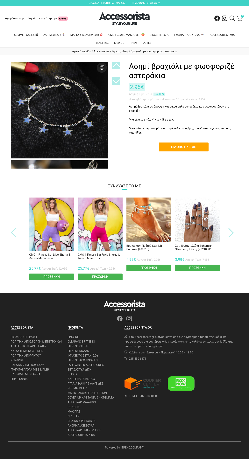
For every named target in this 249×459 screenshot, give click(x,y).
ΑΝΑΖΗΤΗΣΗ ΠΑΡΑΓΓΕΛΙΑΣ (28, 346)
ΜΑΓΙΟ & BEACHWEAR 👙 (86, 35)
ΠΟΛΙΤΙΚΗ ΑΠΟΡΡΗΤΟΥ (26, 355)
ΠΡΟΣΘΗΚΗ (51, 277)
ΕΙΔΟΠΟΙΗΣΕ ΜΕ (183, 147)
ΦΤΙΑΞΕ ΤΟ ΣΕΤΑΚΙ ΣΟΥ (83, 355)
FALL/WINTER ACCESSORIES (86, 365)
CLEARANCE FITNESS (81, 341)
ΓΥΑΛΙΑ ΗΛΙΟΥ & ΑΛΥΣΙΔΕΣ (85, 383)
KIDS (135, 43)
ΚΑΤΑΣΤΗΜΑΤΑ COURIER (27, 351)
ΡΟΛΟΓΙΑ (74, 407)
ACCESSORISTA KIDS (81, 435)
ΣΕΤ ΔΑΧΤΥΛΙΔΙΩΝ (79, 369)
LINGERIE (73, 337)
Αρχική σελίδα (81, 51)
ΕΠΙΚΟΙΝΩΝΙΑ (19, 379)
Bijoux (116, 51)
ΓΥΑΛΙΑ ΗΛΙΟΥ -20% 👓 (189, 35)
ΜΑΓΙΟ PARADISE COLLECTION (87, 393)
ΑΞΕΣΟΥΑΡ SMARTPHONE (84, 430)
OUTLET (148, 43)
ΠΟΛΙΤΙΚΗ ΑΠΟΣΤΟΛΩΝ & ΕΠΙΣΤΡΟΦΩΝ (36, 341)
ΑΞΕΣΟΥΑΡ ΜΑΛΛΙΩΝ (82, 402)
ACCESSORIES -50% (222, 35)
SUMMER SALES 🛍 (26, 35)
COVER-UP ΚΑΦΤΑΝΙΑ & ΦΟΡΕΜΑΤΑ (91, 397)
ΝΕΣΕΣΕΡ (74, 416)
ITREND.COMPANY (132, 447)
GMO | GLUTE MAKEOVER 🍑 (126, 35)
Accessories (101, 51)
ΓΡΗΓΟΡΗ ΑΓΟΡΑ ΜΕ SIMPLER (30, 369)
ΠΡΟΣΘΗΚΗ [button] (149, 268)
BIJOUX (72, 374)
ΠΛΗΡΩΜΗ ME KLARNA (25, 374)
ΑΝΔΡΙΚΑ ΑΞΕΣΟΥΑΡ (81, 425)
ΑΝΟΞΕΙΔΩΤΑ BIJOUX (81, 379)
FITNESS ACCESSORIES (83, 360)
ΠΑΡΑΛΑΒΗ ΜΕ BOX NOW (27, 365)
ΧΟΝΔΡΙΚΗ (17, 360)
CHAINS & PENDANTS (82, 421)
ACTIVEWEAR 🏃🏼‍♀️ (54, 35)
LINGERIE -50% (159, 35)
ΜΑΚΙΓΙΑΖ (102, 43)
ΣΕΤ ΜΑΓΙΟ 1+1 (78, 388)
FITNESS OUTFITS (79, 346)
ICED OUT (120, 43)
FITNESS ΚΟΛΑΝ (78, 351)
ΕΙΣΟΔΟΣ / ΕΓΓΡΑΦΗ (24, 337)
